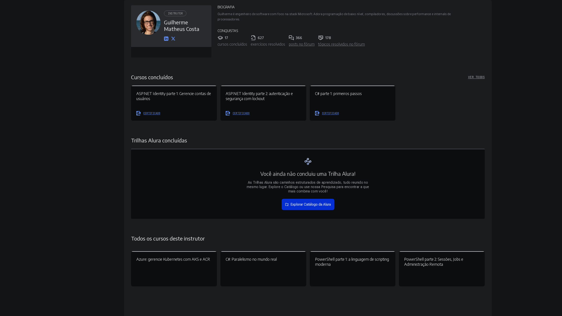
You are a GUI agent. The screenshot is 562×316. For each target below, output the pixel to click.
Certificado (151, 113)
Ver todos (476, 77)
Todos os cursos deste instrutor (168, 238)
